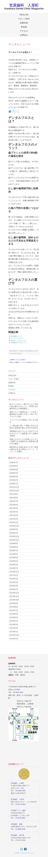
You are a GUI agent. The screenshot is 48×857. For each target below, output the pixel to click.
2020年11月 (14, 526)
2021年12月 (14, 487)
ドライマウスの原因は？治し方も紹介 (23, 421)
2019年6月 (13, 554)
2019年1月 (13, 568)
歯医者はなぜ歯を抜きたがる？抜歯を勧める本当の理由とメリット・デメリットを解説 (23, 449)
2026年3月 (13, 477)
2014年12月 (14, 635)
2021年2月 (13, 519)
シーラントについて (17, 338)
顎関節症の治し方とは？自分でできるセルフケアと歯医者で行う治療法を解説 (23, 433)
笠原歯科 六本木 (17, 799)
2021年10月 (14, 491)
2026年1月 (13, 484)
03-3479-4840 (20, 804)
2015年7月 (13, 610)
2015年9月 (13, 603)
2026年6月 (13, 466)
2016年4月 (13, 579)
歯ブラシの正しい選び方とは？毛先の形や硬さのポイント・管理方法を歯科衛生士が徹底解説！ (23, 406)
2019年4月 (13, 561)
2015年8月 (13, 607)
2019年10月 (14, 540)
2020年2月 (13, 533)
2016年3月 (13, 582)
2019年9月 (13, 543)
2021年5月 (13, 508)
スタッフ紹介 (24, 19)
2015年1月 (13, 632)
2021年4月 (13, 512)
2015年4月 (13, 621)
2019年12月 (14, 536)
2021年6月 (13, 505)
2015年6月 (13, 614)
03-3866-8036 (20, 829)
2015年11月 (14, 596)
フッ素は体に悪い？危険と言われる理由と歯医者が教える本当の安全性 (23, 427)
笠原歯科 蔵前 (16, 824)
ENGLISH (24, 15)
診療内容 (24, 23)
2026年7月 (13, 462)
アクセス (24, 31)
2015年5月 (13, 617)
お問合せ (24, 35)
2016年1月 (13, 589)
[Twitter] (22, 849)
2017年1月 (13, 575)
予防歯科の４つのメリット (19, 342)
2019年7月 (13, 550)
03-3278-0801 (20, 818)
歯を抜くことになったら (19, 340)
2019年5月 (13, 558)
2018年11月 (14, 572)
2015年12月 (14, 593)
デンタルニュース (19, 44)
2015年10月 (14, 600)
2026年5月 (13, 469)
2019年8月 (13, 547)
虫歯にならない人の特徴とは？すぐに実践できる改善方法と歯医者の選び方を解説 (23, 441)
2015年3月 (13, 624)
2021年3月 (13, 515)
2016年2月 (13, 586)
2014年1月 (13, 639)
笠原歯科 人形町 (24, 5)
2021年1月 (13, 522)
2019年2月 (13, 565)
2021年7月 (13, 501)
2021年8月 (13, 498)
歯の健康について (16, 336)
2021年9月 (13, 494)
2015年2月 (13, 628)
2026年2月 (13, 480)
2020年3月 (13, 529)
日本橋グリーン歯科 (18, 810)
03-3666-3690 (18, 692)
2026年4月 (13, 473)
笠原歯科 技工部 (17, 835)
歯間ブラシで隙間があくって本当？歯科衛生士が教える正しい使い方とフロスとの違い (23, 414)
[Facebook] (26, 849)
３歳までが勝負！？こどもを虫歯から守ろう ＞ (24, 362)
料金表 (24, 27)
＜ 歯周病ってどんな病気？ (17, 359)
